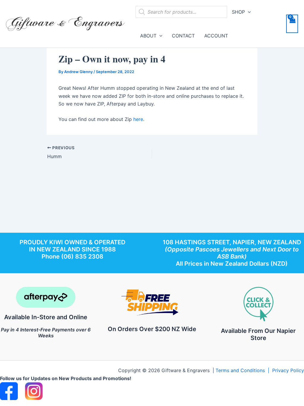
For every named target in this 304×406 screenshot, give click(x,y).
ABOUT (148, 36)
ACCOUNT (216, 36)
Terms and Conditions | (244, 370)
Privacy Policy (288, 370)
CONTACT (183, 36)
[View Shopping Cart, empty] (292, 24)
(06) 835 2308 (82, 256)
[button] (248, 12)
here (138, 119)
